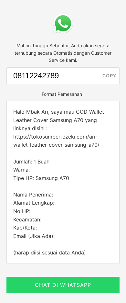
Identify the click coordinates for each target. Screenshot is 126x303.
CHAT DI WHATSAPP (63, 285)
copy (109, 75)
